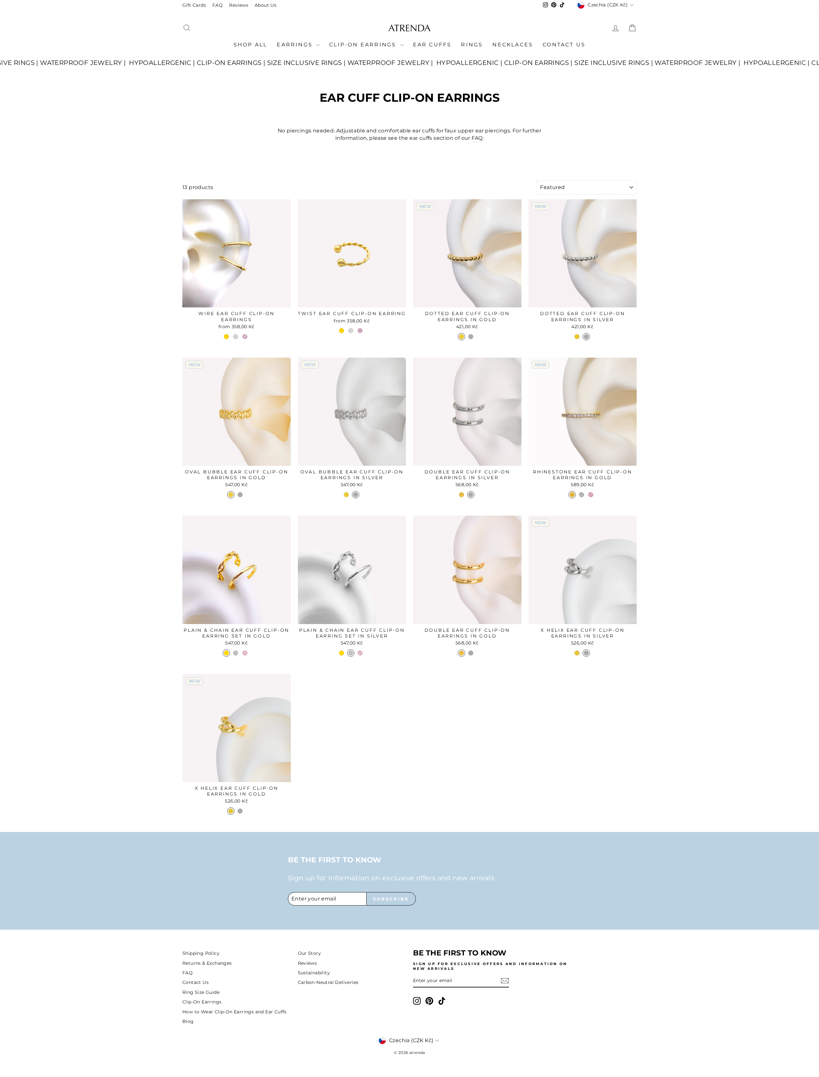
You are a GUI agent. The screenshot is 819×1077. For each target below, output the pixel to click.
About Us (265, 5)
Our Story (309, 953)
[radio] (226, 336)
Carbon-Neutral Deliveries (328, 982)
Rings (472, 45)
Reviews (238, 5)
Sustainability (314, 972)
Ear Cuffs (432, 45)
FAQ (217, 5)
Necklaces (512, 45)
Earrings (296, 45)
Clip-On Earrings (363, 45)
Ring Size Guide (200, 992)
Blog (188, 1021)
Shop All (250, 45)
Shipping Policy (200, 953)
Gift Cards (194, 5)
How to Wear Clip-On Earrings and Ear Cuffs (234, 1011)
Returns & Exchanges (207, 963)
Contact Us (564, 45)
